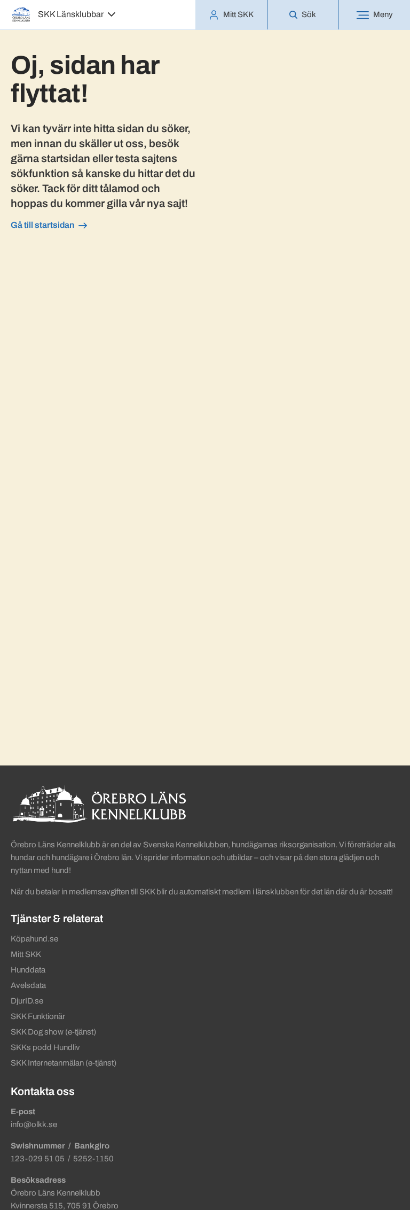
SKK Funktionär (38, 1016)
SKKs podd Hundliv (45, 1047)
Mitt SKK (26, 954)
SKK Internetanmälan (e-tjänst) (63, 1063)
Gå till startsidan (42, 224)
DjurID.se (27, 1001)
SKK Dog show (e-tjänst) (53, 1032)
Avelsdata (28, 985)
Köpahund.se (34, 939)
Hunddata (28, 970)
